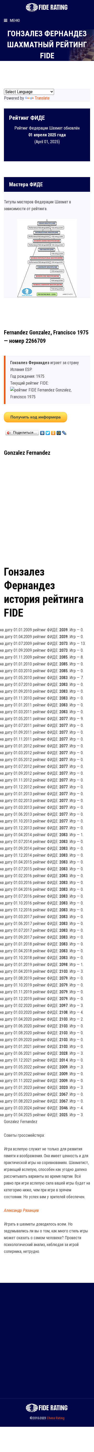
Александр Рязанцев (21, 1210)
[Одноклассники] (53, 432)
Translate (42, 98)
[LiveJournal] (64, 432)
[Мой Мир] (59, 432)
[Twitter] (48, 432)
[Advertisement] (47, 509)
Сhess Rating (55, 1418)
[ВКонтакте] (42, 432)
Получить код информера (35, 417)
